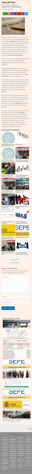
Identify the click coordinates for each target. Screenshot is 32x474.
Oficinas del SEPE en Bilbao (9, 368)
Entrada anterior (15, 259)
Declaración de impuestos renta (20, 461)
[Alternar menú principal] (29, 2)
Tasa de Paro (8, 2)
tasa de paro (21, 39)
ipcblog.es (4, 437)
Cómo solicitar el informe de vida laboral (13, 348)
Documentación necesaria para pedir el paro (14, 388)
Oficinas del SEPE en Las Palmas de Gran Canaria (15, 409)
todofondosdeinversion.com (12, 441)
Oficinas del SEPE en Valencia (10, 378)
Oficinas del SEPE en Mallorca (10, 399)
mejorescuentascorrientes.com (5, 449)
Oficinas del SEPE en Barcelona (10, 328)
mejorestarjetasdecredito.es (5, 455)
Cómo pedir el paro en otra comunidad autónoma (15, 338)
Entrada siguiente (15, 262)
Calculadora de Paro (8, 358)
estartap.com (28, 465)
